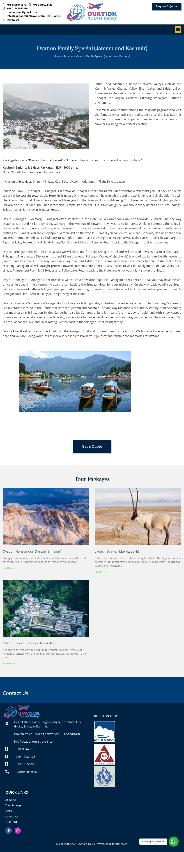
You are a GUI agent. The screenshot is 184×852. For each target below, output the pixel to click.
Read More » (9, 567)
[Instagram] (18, 830)
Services (68, 56)
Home (57, 56)
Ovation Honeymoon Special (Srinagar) (32, 551)
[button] (178, 29)
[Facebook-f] (8, 830)
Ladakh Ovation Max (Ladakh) (117, 551)
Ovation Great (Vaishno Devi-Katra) (29, 643)
